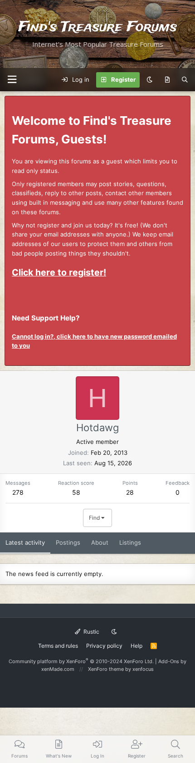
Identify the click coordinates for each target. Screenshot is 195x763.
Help (136, 645)
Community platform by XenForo (81, 661)
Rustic (90, 631)
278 (18, 492)
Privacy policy (104, 645)
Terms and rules (58, 645)
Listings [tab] (130, 542)
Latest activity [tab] (25, 542)
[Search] (184, 80)
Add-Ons (168, 661)
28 (130, 492)
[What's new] (167, 80)
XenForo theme (106, 669)
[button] (12, 79)
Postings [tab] (68, 542)
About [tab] (99, 542)
